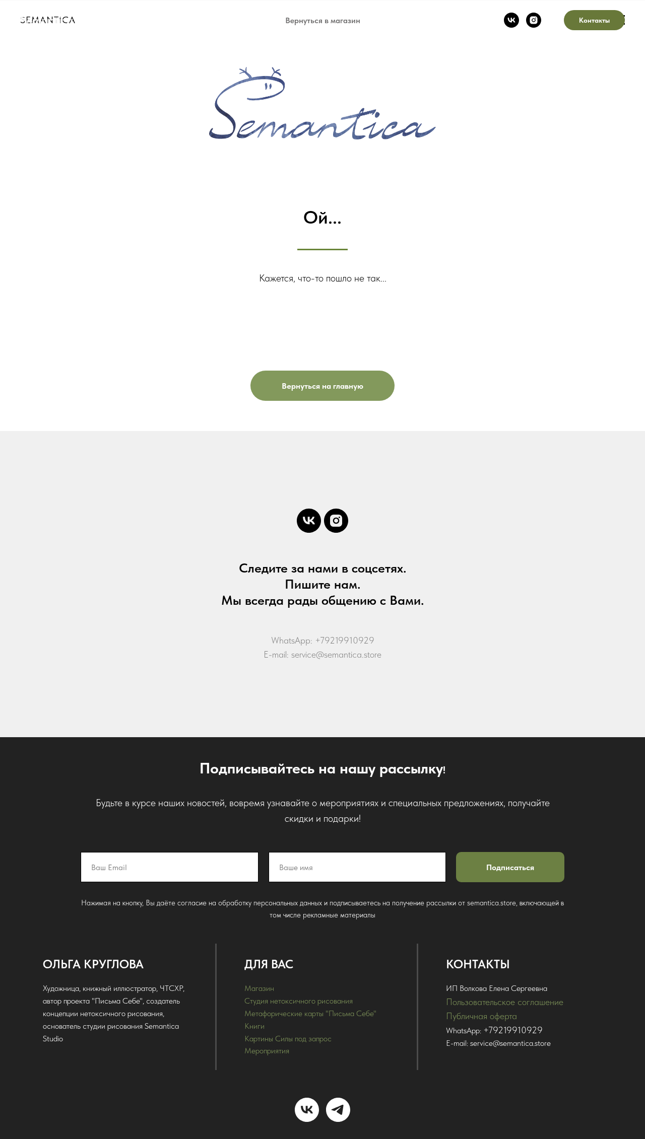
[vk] (511, 20)
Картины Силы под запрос (288, 1038)
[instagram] (533, 20)
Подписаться (510, 867)
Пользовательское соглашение (504, 1001)
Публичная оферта (481, 1016)
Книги (254, 1026)
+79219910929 (513, 1030)
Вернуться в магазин (322, 20)
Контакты (594, 20)
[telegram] (338, 1110)
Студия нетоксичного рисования (298, 1001)
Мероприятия (266, 1050)
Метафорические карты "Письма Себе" (310, 1013)
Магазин (259, 988)
